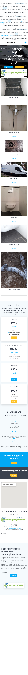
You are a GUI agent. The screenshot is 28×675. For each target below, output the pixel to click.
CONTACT (9, 67)
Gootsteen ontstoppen (14, 153)
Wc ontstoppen (14, 217)
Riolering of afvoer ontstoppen (14, 289)
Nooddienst (14, 182)
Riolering (8, 42)
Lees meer (14, 101)
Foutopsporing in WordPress (7, 35)
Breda (24, 470)
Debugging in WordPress (22, 7)
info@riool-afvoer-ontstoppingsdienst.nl (15, 526)
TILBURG (14, 458)
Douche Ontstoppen (14, 97)
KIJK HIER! (14, 475)
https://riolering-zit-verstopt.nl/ (15, 528)
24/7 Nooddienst (14, 178)
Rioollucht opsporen (14, 244)
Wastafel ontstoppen (14, 132)
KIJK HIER (14, 462)
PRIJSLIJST (20, 67)
